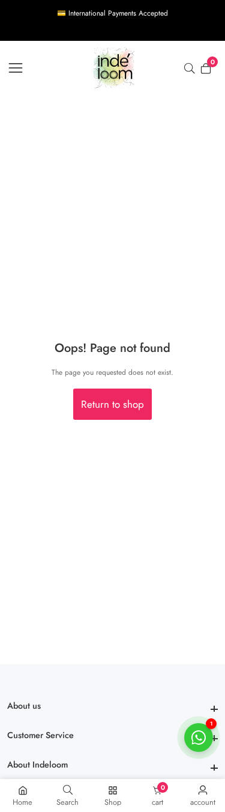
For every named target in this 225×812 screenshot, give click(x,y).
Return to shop (112, 404)
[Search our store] (192, 68)
